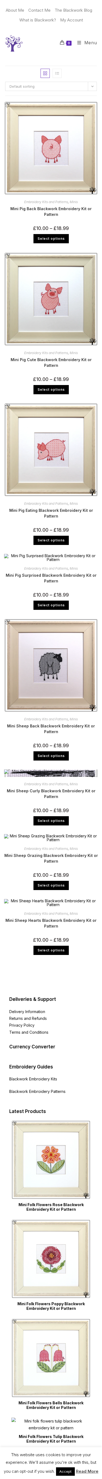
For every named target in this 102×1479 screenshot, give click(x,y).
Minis (74, 202)
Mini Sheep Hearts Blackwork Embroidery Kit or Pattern (51, 923)
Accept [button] (65, 1471)
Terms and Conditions (28, 1032)
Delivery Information (27, 1011)
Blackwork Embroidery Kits (33, 1079)
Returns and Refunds (28, 1018)
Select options (51, 238)
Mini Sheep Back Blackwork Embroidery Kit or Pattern (51, 729)
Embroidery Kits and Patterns (46, 202)
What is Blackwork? (37, 20)
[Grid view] (45, 73)
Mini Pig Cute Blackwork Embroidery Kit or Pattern (51, 362)
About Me (15, 10)
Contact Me (39, 10)
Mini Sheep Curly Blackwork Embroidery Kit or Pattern (51, 794)
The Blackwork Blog (73, 10)
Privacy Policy (22, 1025)
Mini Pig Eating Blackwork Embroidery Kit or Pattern (51, 513)
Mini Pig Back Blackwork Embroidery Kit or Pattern (51, 211)
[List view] (57, 73)
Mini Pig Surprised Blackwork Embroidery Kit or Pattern (51, 578)
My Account (71, 20)
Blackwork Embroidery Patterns (37, 1091)
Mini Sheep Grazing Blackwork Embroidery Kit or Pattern (51, 858)
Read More (87, 1471)
